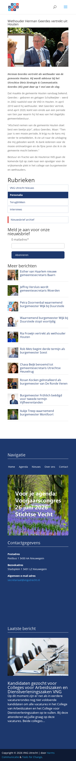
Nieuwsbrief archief (22, 219)
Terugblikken (17, 202)
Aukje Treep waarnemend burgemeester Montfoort (37, 412)
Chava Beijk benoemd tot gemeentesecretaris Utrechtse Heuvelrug (40, 368)
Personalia (16, 195)
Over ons (50, 467)
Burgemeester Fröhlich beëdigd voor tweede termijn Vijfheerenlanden (41, 399)
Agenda (23, 467)
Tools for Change (32, 757)
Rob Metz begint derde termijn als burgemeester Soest (42, 350)
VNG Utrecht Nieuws (22, 188)
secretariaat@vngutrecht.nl (24, 580)
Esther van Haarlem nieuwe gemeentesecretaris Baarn (38, 273)
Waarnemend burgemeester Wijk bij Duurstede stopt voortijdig (44, 319)
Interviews (16, 209)
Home (11, 467)
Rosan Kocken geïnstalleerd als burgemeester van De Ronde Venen (44, 381)
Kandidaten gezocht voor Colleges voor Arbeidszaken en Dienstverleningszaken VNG (38, 687)
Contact (63, 467)
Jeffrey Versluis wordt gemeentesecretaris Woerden (40, 288)
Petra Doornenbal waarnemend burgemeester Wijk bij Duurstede (42, 304)
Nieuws (36, 467)
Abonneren (21, 255)
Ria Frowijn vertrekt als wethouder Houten (43, 335)
